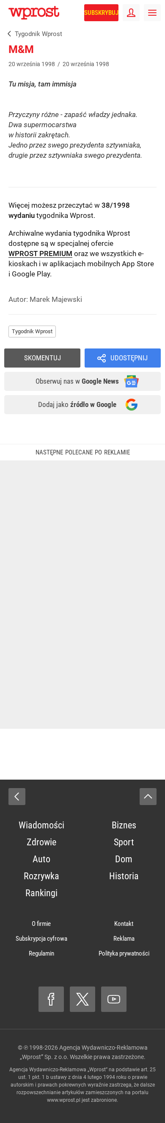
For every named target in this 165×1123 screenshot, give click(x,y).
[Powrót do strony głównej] (16, 796)
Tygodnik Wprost (32, 331)
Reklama (124, 938)
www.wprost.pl (63, 1100)
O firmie (41, 924)
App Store (138, 263)
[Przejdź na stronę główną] (4, 12)
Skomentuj (42, 358)
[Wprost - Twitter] (82, 999)
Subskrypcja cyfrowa (41, 938)
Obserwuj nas (77, 381)
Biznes (124, 825)
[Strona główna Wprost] (33, 12)
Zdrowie (41, 842)
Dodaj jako (77, 404)
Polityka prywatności (124, 953)
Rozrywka (41, 876)
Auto (41, 859)
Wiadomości (41, 825)
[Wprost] (7, 34)
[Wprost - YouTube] (113, 999)
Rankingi (41, 893)
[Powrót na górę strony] (148, 796)
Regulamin (41, 953)
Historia (124, 876)
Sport (124, 842)
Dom (123, 859)
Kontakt (123, 924)
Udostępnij (129, 358)
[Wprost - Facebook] (51, 999)
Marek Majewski (56, 299)
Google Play (31, 274)
